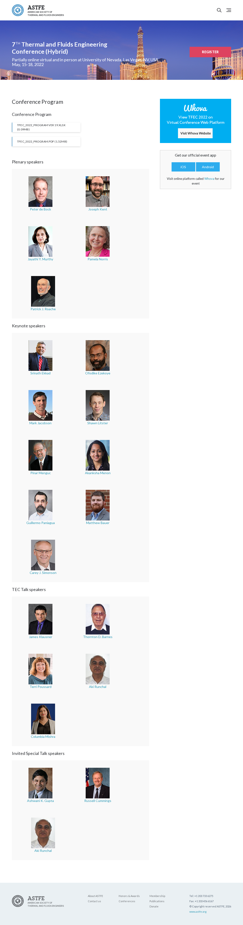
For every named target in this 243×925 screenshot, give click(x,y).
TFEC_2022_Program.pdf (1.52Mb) (42, 141)
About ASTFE (95, 895)
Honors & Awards (129, 895)
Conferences (127, 901)
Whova (209, 179)
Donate (154, 906)
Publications (157, 901)
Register (210, 52)
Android (208, 167)
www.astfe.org (197, 911)
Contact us (94, 901)
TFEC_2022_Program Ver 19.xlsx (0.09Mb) (41, 127)
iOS (183, 167)
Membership (157, 895)
